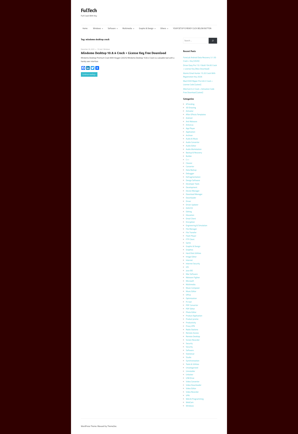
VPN (188, 395)
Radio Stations (192, 329)
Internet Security (193, 263)
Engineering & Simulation (196, 225)
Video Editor (191, 388)
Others (163, 28)
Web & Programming (195, 398)
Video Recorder (192, 391)
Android (189, 117)
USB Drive (190, 378)
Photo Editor (191, 312)
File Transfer (191, 232)
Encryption (190, 221)
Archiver (189, 135)
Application (190, 131)
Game (188, 242)
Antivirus (189, 124)
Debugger (190, 173)
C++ (187, 159)
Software (112, 28)
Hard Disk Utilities (193, 253)
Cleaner (189, 163)
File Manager (191, 228)
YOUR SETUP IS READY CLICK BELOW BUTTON (192, 28)
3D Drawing (191, 107)
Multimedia (127, 28)
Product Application (194, 315)
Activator (189, 110)
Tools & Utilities (192, 364)
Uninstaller (190, 371)
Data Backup (191, 169)
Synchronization (192, 360)
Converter (190, 166)
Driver (188, 201)
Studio (188, 357)
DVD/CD (189, 208)
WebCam (189, 402)
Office (188, 294)
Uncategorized (192, 367)
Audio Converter (192, 142)
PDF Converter (192, 305)
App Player (190, 128)
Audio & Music (192, 138)
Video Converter (192, 381)
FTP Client (190, 239)
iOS (187, 267)
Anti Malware (191, 121)
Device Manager (193, 190)
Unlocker (189, 374)
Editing (189, 211)
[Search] (213, 41)
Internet (189, 260)
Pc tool (100, 49)
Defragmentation (193, 176)
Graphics (189, 249)
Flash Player (191, 235)
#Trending (190, 104)
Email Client (191, 218)
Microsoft (190, 280)
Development (191, 187)
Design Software (193, 180)
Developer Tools (192, 183)
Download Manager (194, 194)
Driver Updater (192, 204)
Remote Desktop (193, 336)
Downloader (191, 197)
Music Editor (191, 291)
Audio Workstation (193, 149)
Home (85, 28)
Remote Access (192, 332)
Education (190, 215)
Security (189, 343)
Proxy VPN (190, 326)
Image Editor (191, 256)
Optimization (191, 298)
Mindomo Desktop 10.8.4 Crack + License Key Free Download (123, 53)
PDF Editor (190, 308)
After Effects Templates (196, 114)
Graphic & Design (146, 28)
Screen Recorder (193, 339)
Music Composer (193, 287)
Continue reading (88, 74)
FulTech (89, 10)
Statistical (190, 353)
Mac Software (192, 274)
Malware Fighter (193, 277)
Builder (189, 156)
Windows (97, 28)
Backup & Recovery (194, 152)
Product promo (192, 319)
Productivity (191, 322)
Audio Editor (191, 145)
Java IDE (189, 270)
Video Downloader (193, 385)
